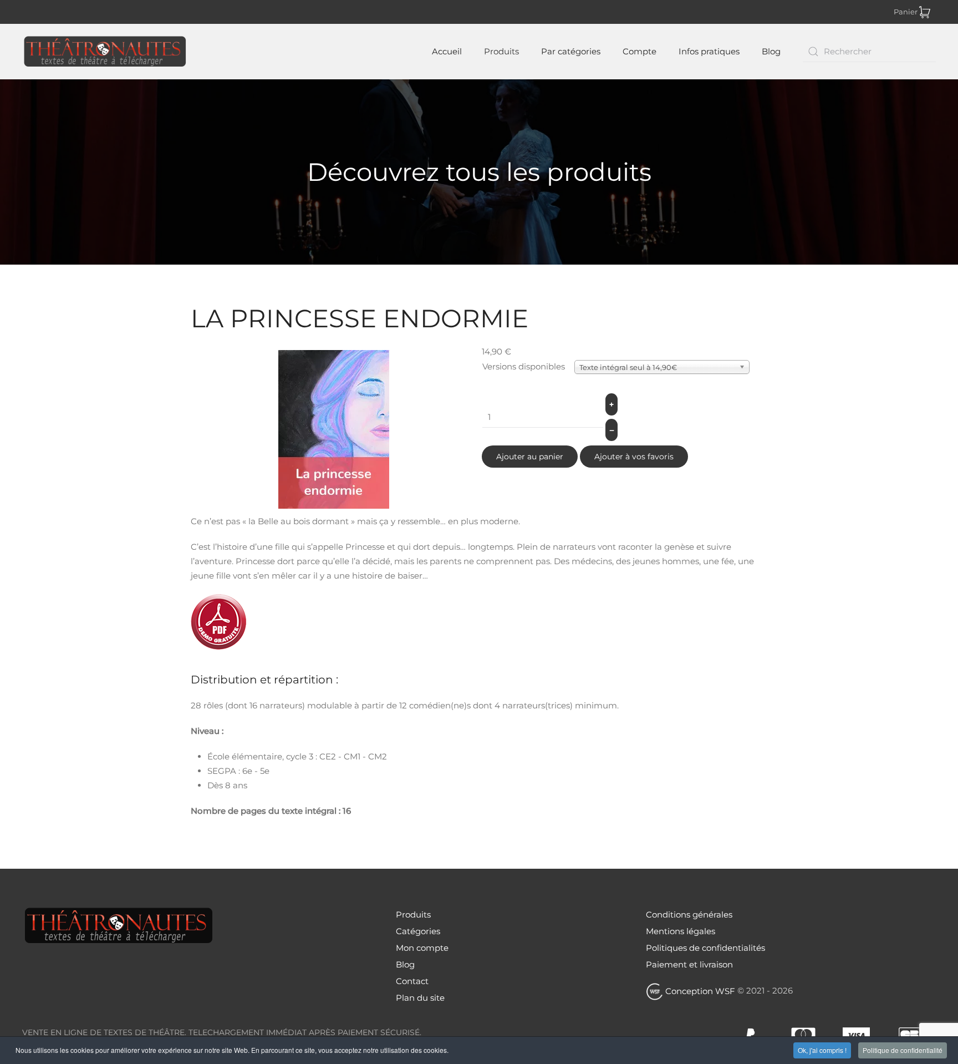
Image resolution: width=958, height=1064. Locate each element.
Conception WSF (699, 991)
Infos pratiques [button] (709, 51)
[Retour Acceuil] (106, 51)
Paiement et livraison (689, 964)
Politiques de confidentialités (705, 948)
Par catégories (570, 51)
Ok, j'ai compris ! (822, 1050)
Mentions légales (680, 931)
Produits (501, 51)
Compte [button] (639, 51)
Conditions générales (689, 914)
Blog (771, 51)
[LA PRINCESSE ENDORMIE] (333, 428)
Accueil (446, 51)
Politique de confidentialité (902, 1050)
